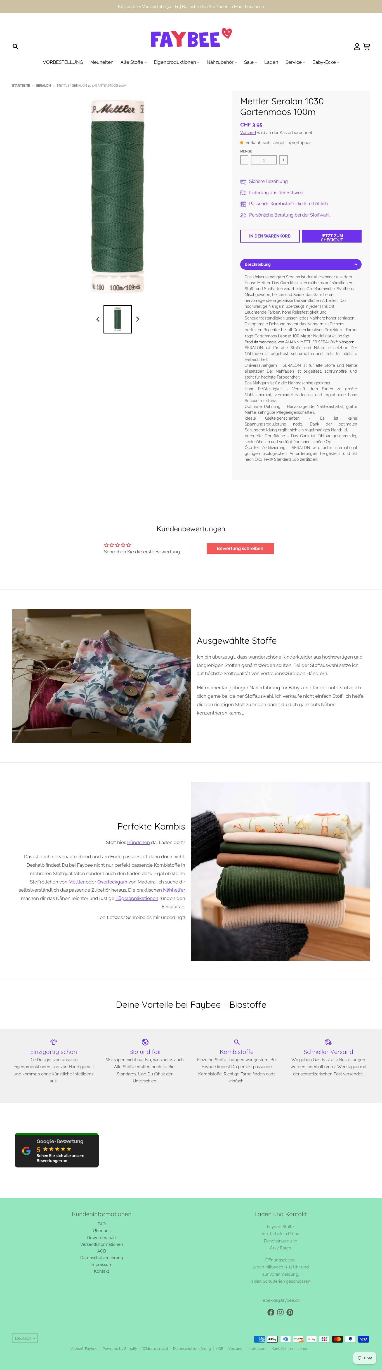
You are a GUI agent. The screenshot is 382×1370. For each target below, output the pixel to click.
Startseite (21, 86)
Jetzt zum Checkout (332, 237)
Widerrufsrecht (155, 1348)
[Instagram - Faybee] (280, 1312)
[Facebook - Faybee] (271, 1312)
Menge (246, 151)
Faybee (91, 1348)
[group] (117, 319)
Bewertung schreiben (240, 548)
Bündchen (138, 842)
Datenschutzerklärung (192, 1348)
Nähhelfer (174, 890)
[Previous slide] (98, 319)
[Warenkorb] (366, 46)
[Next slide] (137, 319)
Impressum (257, 1348)
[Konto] (357, 46)
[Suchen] (15, 46)
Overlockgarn (112, 882)
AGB (219, 1348)
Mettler (77, 882)
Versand (248, 132)
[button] (301, 264)
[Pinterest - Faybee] (290, 1312)
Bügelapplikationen (136, 898)
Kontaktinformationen (290, 1348)
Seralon (43, 86)
